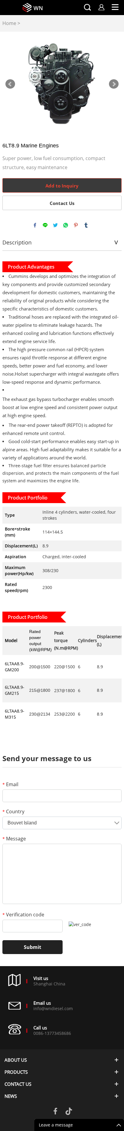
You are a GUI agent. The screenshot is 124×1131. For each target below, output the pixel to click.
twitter (55, 225)
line (45, 225)
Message (14, 838)
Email (10, 784)
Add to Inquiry (62, 186)
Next (114, 84)
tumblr (86, 225)
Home (9, 23)
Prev (10, 84)
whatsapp (66, 225)
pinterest (76, 225)
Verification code (23, 914)
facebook (35, 225)
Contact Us (62, 203)
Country (13, 811)
